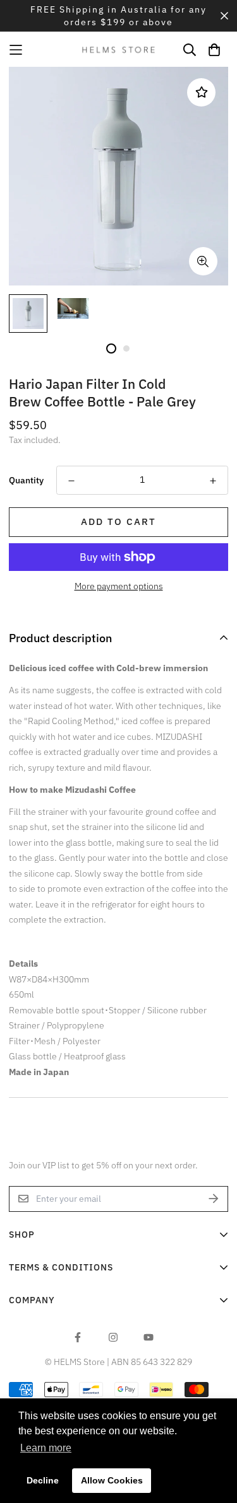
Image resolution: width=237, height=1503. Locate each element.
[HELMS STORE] (119, 49)
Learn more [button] (45, 1448)
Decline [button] (43, 1480)
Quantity (26, 480)
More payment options (119, 586)
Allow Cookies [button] (112, 1480)
